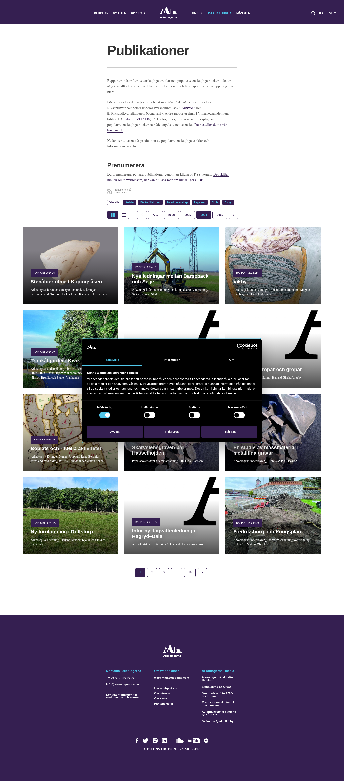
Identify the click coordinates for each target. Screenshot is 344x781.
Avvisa (114, 431)
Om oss (197, 13)
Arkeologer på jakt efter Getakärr (218, 678)
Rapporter (199, 202)
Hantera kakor (163, 703)
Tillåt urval (172, 431)
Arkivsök (188, 107)
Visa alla (114, 202)
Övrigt (228, 202)
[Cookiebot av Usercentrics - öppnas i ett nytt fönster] (239, 346)
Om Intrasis (162, 693)
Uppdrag (138, 13)
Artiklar (129, 202)
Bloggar (101, 13)
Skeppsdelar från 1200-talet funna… (217, 694)
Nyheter (119, 13)
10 (190, 572)
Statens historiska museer (172, 749)
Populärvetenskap (177, 202)
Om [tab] (231, 359)
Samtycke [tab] (112, 359)
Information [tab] (172, 359)
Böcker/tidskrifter (150, 202)
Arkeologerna (168, 13)
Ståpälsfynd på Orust (216, 686)
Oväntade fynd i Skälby (218, 721)
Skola (215, 202)
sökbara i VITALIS (136, 118)
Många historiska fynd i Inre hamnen (218, 704)
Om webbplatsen (165, 688)
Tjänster (243, 13)
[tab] (171, 215)
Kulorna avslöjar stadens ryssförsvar (219, 713)
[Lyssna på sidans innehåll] (321, 13)
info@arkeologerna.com (122, 684)
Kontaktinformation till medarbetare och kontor (122, 696)
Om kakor (160, 698)
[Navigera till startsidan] (172, 656)
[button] (313, 13)
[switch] (149, 415)
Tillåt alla (229, 431)
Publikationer (219, 13)
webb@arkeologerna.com (171, 677)
